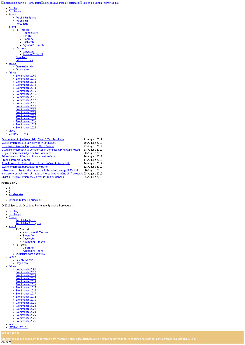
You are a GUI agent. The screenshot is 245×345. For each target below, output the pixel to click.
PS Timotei (22, 29)
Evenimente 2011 (26, 81)
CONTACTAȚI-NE (18, 133)
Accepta (6, 342)
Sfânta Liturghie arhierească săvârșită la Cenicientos (33, 177)
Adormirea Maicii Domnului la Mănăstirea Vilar (29, 156)
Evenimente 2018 (26, 103)
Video (12, 130)
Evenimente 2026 (26, 127)
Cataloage (15, 11)
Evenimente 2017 (26, 100)
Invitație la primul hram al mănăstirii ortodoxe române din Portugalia (42, 173)
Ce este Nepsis (24, 66)
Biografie (28, 39)
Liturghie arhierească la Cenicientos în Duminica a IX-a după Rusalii (41, 149)
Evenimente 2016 (26, 97)
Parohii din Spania (26, 17)
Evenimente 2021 (26, 112)
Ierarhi (12, 26)
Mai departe (16, 194)
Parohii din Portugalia (22, 22)
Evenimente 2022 (26, 115)
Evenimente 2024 (26, 121)
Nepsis (12, 63)
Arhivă (12, 72)
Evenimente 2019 (26, 106)
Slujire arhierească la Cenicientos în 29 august (29, 142)
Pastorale (29, 42)
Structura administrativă (24, 59)
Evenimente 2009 (26, 75)
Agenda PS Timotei (34, 45)
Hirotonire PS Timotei (30, 34)
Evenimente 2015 (26, 94)
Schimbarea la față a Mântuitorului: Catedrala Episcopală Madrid (40, 170)
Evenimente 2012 (26, 84)
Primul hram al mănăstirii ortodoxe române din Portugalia (36, 163)
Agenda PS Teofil (33, 54)
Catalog (13, 8)
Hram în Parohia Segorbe (16, 160)
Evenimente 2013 (26, 87)
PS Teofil (21, 48)
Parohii (13, 14)
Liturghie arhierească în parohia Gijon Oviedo (28, 146)
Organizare (22, 69)
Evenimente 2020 (26, 109)
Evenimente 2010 (26, 78)
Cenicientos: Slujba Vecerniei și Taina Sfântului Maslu (33, 139)
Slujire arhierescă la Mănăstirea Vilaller (25, 166)
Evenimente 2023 (26, 118)
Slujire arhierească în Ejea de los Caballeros (27, 153)
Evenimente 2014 (26, 91)
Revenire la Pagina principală (25, 200)
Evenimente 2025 (26, 124)
